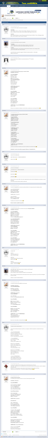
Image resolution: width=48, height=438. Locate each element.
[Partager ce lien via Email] (3, 433)
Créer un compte (44, 0)
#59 (44, 361)
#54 (44, 205)
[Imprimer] (4, 433)
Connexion (40, 0)
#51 (44, 151)
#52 (44, 164)
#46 (44, 24)
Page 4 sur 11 (8, 18)
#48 (44, 55)
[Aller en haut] (24, 436)
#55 (44, 247)
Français (10, 436)
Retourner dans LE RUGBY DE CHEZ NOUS (40, 431)
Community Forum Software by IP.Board (41, 436)
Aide (12, 436)
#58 (44, 322)
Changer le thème (5, 436)
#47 (44, 38)
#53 (44, 183)
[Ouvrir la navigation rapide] (45, 6)
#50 (44, 110)
